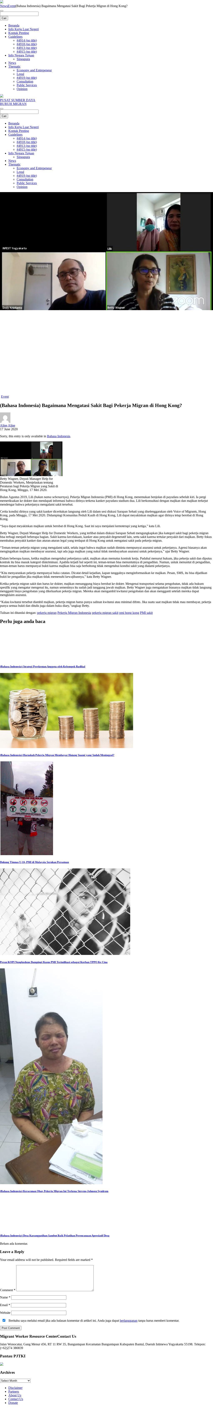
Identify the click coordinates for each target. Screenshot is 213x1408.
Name (5, 1297)
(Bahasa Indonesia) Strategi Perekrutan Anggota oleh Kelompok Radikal (42, 666)
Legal (20, 74)
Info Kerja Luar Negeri (23, 29)
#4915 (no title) (27, 51)
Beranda (13, 25)
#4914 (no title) (27, 40)
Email (5, 1305)
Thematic (14, 66)
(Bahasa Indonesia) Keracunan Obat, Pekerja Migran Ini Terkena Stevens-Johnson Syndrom (54, 1191)
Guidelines (15, 36)
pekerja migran (47, 612)
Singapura (23, 59)
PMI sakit (146, 612)
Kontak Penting (18, 33)
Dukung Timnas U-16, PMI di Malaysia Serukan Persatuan (34, 862)
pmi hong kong (129, 612)
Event (11, 6)
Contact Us (15, 1399)
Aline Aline (7, 425)
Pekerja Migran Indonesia (74, 612)
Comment (7, 1290)
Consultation (25, 81)
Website (5, 1312)
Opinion (22, 89)
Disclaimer (15, 1388)
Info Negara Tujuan (21, 55)
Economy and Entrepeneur (34, 70)
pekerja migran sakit (105, 612)
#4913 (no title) (27, 48)
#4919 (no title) (27, 77)
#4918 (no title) (27, 44)
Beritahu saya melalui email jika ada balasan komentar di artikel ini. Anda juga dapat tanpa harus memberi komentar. (93, 1320)
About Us (14, 1395)
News (4, 6)
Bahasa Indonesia (58, 436)
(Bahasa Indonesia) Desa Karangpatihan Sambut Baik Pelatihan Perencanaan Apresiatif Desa (54, 1235)
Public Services (27, 85)
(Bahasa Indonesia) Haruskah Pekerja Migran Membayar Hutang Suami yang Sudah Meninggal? (57, 755)
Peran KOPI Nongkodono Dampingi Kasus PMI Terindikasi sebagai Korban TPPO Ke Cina (54, 962)
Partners (13, 1391)
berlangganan (128, 1320)
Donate (13, 1402)
